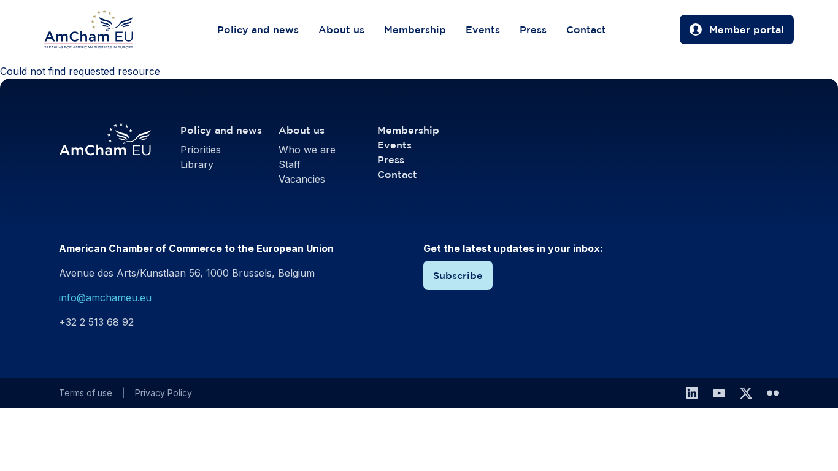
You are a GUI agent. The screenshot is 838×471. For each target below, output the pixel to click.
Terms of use (85, 393)
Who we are (307, 150)
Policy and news (258, 29)
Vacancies (302, 179)
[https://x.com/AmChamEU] (746, 393)
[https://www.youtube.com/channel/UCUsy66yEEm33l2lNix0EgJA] (719, 393)
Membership (415, 29)
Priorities (200, 150)
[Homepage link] (101, 29)
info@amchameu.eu (105, 297)
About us (341, 29)
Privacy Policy (163, 393)
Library (196, 164)
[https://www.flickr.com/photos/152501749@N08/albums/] (773, 393)
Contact (586, 29)
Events (483, 29)
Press (533, 29)
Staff (290, 164)
